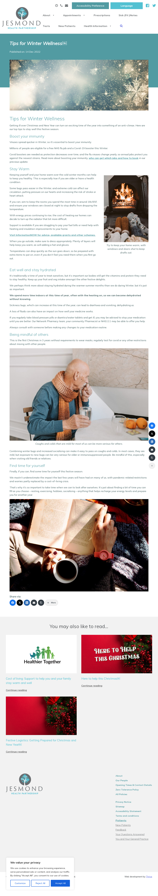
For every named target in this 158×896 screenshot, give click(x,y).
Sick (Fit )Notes (128, 15)
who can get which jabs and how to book (113, 158)
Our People (122, 780)
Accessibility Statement (128, 811)
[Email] (34, 603)
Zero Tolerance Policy (127, 789)
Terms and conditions (127, 815)
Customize (20, 883)
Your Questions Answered (130, 834)
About (46, 15)
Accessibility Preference (90, 5)
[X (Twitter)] (20, 603)
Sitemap (120, 806)
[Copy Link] (41, 603)
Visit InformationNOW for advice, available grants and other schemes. (53, 235)
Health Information (95, 26)
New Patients (66, 26)
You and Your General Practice (132, 838)
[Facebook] (13, 603)
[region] (40, 874)
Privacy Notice (123, 802)
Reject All (40, 883)
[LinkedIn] (27, 603)
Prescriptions (102, 15)
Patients (121, 820)
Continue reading (16, 690)
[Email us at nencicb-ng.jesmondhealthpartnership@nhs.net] (67, 5)
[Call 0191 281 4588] (61, 5)
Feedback (121, 829)
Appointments (72, 15)
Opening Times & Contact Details (134, 785)
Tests (46, 26)
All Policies (121, 794)
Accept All (60, 883)
